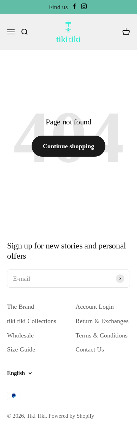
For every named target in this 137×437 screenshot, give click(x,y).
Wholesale (20, 335)
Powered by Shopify (71, 416)
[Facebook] (74, 7)
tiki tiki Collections (31, 321)
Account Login (95, 306)
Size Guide (21, 349)
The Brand (20, 306)
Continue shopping (68, 146)
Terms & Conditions (102, 335)
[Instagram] (84, 7)
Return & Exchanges (102, 321)
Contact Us (90, 349)
